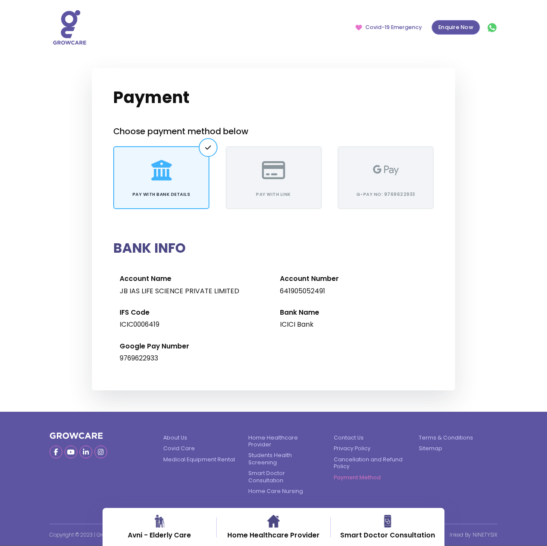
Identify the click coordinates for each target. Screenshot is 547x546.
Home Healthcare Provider (273, 441)
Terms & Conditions (446, 437)
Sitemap (430, 448)
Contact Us (349, 437)
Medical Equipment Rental (199, 459)
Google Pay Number (154, 346)
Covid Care (179, 448)
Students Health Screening (270, 459)
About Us (175, 437)
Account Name (145, 278)
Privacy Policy (352, 448)
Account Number (309, 278)
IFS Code (135, 312)
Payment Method (357, 477)
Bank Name (299, 312)
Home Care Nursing (275, 491)
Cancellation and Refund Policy (368, 463)
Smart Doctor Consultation (266, 476)
